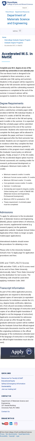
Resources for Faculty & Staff (12, 378)
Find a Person (10, 12)
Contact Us (5, 411)
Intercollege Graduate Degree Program (17, 40)
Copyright (12, 436)
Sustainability (6, 386)
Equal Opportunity (24, 434)
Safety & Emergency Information (13, 384)
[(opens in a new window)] (20, 4)
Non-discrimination (11, 434)
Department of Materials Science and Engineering (18, 19)
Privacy (2, 434)
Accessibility (4, 436)
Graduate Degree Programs (13, 43)
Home (4, 37)
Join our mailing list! (8, 389)
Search (24, 8)
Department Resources (22, 12)
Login (17, 436)
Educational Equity (8, 381)
